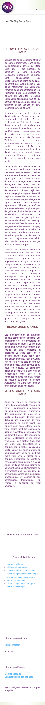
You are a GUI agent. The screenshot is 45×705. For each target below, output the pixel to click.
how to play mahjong (15, 580)
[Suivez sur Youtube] (12, 659)
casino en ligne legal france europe (22, 574)
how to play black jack (16, 587)
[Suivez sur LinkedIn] (16, 659)
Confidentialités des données (18, 677)
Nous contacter (12, 645)
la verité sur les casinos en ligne (20, 570)
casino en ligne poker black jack (20, 583)
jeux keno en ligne (14, 564)
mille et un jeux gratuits (16, 567)
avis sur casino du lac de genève (21, 577)
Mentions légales (12, 674)
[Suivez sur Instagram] (22, 659)
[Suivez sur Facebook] (6, 659)
